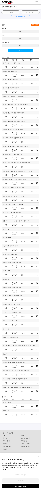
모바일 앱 (24, 441)
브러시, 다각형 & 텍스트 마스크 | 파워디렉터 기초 (15, 379)
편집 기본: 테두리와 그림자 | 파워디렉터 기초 (14, 179)
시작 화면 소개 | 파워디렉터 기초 (11, 63)
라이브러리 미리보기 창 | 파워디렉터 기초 (13, 138)
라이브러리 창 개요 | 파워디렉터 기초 (12, 154)
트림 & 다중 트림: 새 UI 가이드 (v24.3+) (12, 204)
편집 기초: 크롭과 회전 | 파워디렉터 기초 (13, 187)
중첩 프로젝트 (6, 271)
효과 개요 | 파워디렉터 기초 (9, 320)
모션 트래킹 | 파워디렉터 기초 (10, 246)
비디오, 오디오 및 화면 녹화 (9, 254)
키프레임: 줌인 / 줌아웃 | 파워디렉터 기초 (13, 196)
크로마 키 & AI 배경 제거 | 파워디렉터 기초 (13, 362)
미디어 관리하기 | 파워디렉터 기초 (11, 88)
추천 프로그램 (25, 446)
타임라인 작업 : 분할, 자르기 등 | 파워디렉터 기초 (15, 104)
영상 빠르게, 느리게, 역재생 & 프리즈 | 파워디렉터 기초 (17, 387)
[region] (20, 471)
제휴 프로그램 (6, 446)
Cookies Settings (20, 475)
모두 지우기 (35, 25)
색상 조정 (5, 354)
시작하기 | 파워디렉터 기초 (9, 71)
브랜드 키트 (5, 279)
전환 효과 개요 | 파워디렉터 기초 (11, 304)
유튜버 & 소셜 (30, 12)
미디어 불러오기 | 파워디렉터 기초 (11, 79)
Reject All (20, 480)
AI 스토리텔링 (6, 410)
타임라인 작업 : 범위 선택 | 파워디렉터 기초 (13, 121)
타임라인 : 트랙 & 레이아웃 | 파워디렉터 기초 (14, 96)
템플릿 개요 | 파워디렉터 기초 (10, 337)
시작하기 (11, 12)
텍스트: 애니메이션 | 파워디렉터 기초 (12, 296)
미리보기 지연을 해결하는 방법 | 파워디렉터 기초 (15, 146)
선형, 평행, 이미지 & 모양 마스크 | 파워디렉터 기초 (15, 370)
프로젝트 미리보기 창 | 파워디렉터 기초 (12, 129)
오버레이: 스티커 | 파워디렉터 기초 (11, 312)
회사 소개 (5, 438)
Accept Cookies (20, 486)
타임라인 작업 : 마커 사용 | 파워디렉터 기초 (13, 113)
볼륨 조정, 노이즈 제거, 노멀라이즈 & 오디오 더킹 (15, 221)
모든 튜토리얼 (20, 16)
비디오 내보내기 (6, 237)
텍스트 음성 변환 (6, 402)
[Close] (38, 456)
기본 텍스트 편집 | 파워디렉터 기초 (11, 262)
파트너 (4, 443)
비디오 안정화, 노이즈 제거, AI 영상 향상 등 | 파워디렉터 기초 (18, 345)
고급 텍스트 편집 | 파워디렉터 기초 (11, 287)
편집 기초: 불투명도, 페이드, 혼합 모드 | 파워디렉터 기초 (17, 171)
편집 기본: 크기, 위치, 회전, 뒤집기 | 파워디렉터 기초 (16, 162)
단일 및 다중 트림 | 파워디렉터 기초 (11, 212)
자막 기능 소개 (6, 329)
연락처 (4, 449)
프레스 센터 (6, 441)
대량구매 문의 (25, 443)
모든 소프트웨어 (26, 438)
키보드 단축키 (6, 229)
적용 (20, 50)
